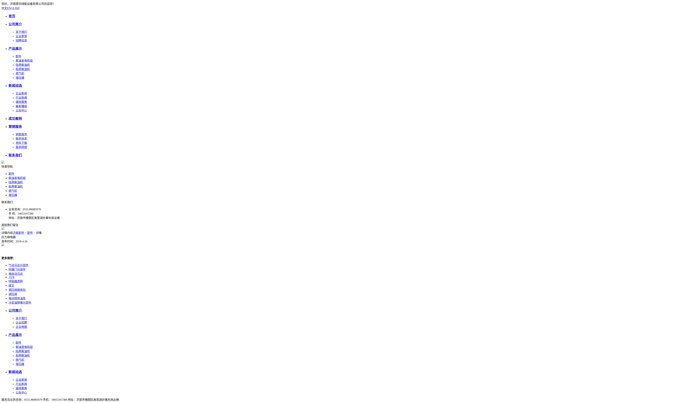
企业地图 (21, 326)
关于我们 (21, 31)
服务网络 (21, 147)
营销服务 (15, 126)
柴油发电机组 (24, 60)
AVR (11, 277)
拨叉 (11, 285)
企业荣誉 (21, 36)
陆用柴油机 (23, 64)
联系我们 (15, 155)
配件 (18, 56)
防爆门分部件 (17, 269)
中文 (4, 8)
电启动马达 (16, 273)
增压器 (20, 77)
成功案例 (15, 118)
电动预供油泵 (17, 298)
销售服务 (21, 134)
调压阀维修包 (17, 289)
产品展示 (15, 48)
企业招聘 (21, 322)
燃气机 (20, 73)
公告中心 (21, 110)
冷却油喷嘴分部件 (20, 302)
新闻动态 (15, 85)
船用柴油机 (23, 69)
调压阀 (13, 294)
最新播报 (21, 106)
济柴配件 (18, 232)
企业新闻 (21, 93)
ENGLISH (13, 8)
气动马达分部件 (18, 265)
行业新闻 (21, 97)
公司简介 (15, 24)
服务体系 (21, 138)
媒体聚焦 (21, 101)
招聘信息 (21, 40)
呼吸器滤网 (16, 281)
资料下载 (21, 142)
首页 (12, 16)
